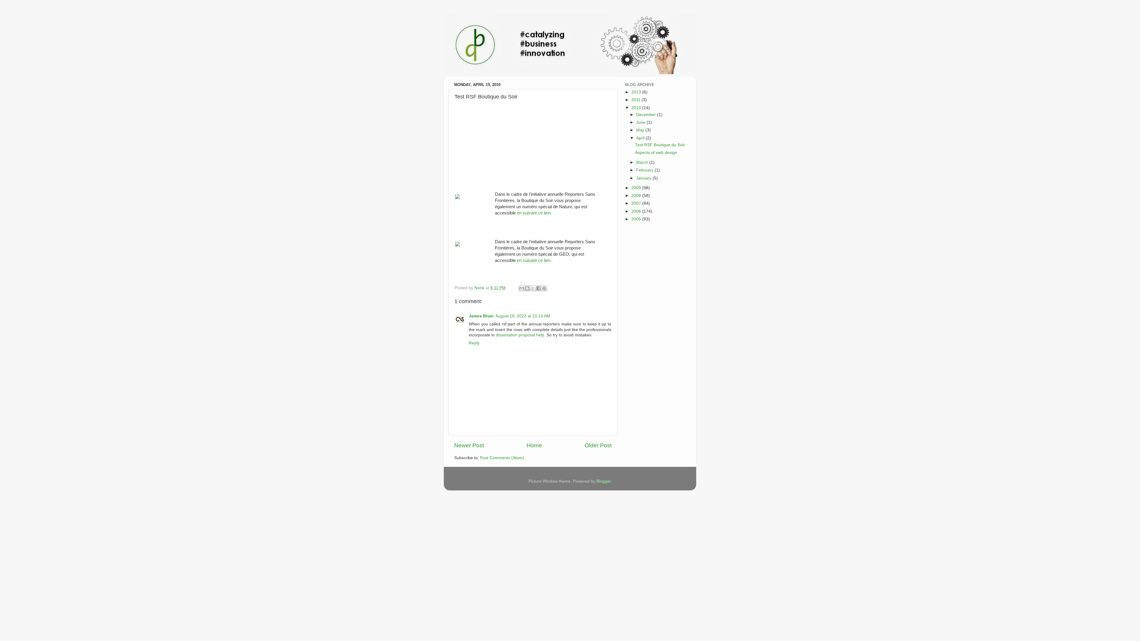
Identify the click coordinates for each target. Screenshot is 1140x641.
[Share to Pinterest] (544, 288)
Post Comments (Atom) (502, 458)
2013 (636, 92)
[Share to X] (533, 288)
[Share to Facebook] (539, 288)
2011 (636, 100)
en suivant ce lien (533, 213)
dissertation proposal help (520, 335)
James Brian (481, 316)
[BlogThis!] (527, 288)
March (642, 162)
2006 (636, 211)
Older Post (598, 445)
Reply (474, 343)
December (646, 114)
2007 (636, 203)
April (641, 138)
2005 (636, 219)
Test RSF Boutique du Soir (660, 145)
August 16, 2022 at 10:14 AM (522, 316)
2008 (636, 195)
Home (534, 445)
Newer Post (469, 445)
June (641, 122)
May (640, 130)
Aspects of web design (656, 152)
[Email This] (522, 288)
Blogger (603, 481)
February (645, 170)
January (644, 178)
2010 (636, 108)
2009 (636, 188)
